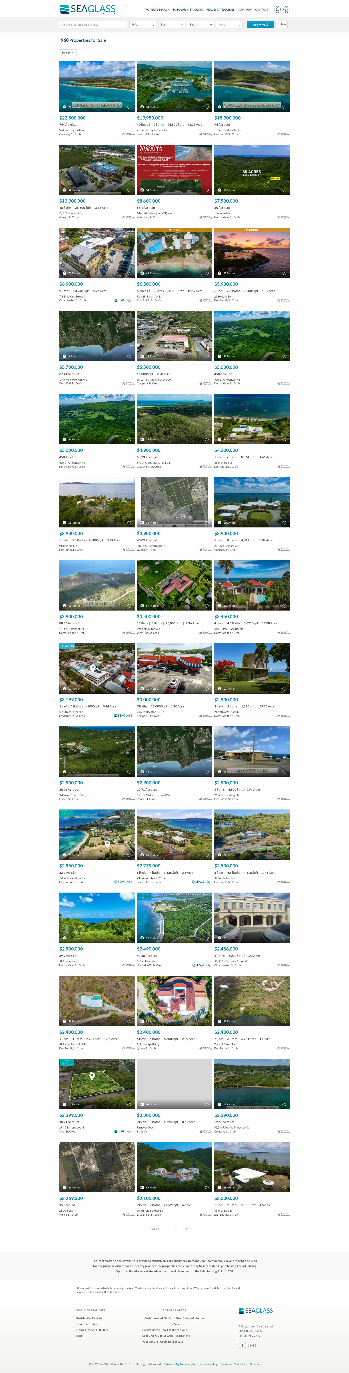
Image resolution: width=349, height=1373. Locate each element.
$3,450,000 (226, 616)
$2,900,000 (226, 699)
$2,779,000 (149, 865)
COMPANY (245, 9)
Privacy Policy (208, 1364)
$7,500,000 (226, 201)
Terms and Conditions (233, 1364)
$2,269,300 (71, 1198)
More (222, 24)
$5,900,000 (226, 284)
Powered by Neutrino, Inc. (180, 1364)
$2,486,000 (226, 948)
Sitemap (255, 1364)
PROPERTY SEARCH (156, 9)
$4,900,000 (149, 450)
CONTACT (262, 9)
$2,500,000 (226, 865)
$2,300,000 (149, 1115)
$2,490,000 (149, 948)
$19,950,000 (150, 117)
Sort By (66, 52)
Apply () (260, 24)
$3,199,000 (71, 699)
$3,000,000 (149, 699)
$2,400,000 (71, 1032)
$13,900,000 (72, 201)
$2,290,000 (226, 1115)
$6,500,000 (149, 284)
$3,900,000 (71, 533)
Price (135, 24)
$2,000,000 (226, 1198)
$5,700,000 (71, 367)
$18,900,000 (227, 117)
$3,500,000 (149, 616)
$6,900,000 (71, 284)
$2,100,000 (149, 1198)
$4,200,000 (226, 450)
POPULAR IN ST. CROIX (188, 9)
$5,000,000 (226, 367)
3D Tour (69, 646)
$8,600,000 (149, 201)
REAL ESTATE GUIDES (220, 9)
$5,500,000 (149, 367)
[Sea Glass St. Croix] (90, 6)
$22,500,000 (72, 117)
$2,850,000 (71, 865)
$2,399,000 (71, 1115)
